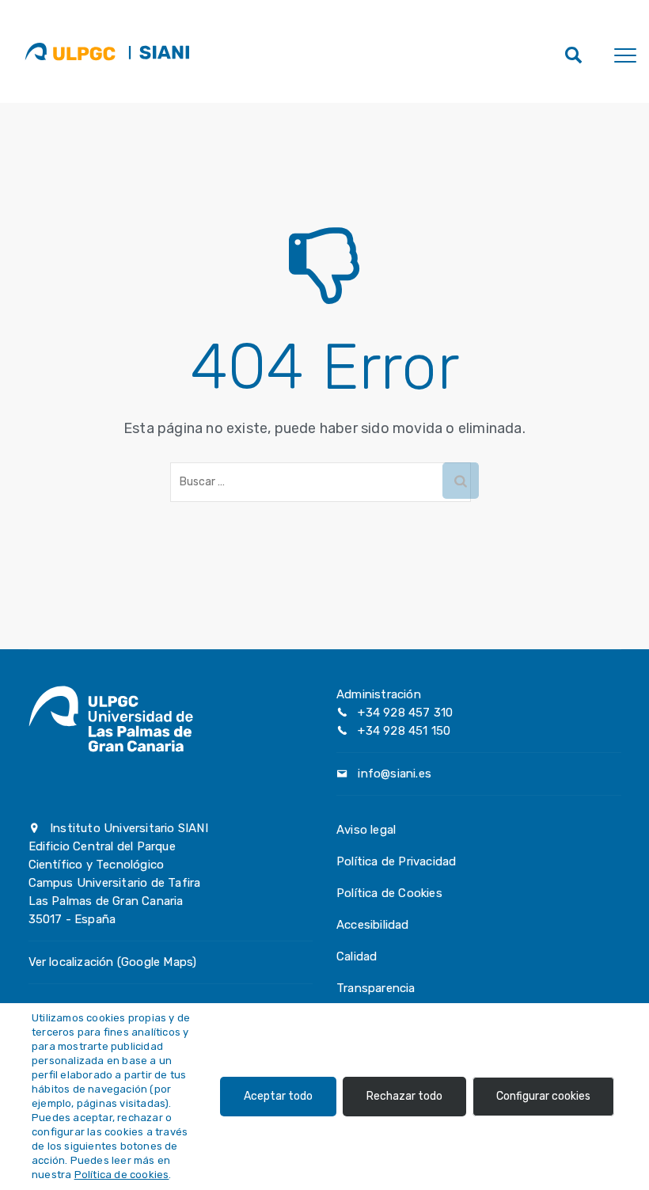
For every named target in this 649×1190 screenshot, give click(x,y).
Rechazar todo (404, 1096)
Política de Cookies (389, 893)
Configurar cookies (543, 1096)
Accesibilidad (372, 925)
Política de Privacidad (396, 861)
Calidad (356, 956)
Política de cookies (121, 1174)
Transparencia (376, 988)
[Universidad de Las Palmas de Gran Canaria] (70, 51)
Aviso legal (366, 830)
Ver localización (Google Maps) (112, 962)
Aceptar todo (278, 1096)
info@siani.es (394, 773)
